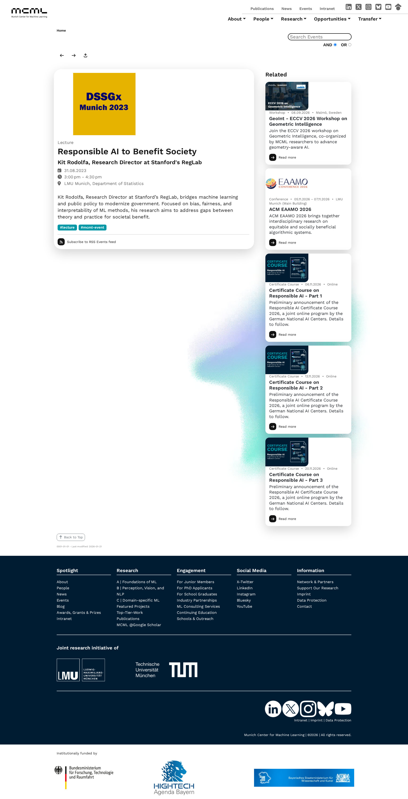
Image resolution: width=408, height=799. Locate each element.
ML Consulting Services (198, 606)
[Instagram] (368, 8)
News (286, 8)
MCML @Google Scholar (139, 625)
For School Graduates (197, 594)
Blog (61, 606)
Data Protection (312, 600)
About (62, 582)
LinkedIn (245, 588)
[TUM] (166, 667)
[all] (85, 56)
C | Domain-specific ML (138, 600)
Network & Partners (315, 582)
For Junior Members (195, 582)
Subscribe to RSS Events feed (91, 242)
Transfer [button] (368, 19)
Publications (262, 8)
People (63, 588)
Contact (304, 606)
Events (305, 8)
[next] (73, 56)
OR (343, 44)
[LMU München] (91, 667)
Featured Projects (133, 606)
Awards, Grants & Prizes (79, 612)
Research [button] (291, 19)
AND (328, 44)
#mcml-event (92, 227)
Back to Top (73, 537)
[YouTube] (388, 8)
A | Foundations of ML (137, 582)
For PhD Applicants (194, 588)
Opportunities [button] (330, 19)
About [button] (235, 19)
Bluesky (244, 600)
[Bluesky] (378, 8)
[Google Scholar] (398, 8)
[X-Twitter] (358, 8)
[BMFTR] (84, 775)
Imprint (304, 594)
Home (61, 30)
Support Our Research (317, 588)
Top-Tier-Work (130, 612)
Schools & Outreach (195, 618)
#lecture (67, 227)
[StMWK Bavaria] (304, 775)
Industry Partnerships (197, 600)
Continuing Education (197, 612)
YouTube (244, 606)
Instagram (246, 594)
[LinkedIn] (348, 8)
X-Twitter (245, 582)
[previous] (62, 56)
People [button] (261, 19)
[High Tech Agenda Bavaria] (174, 775)
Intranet (327, 8)
